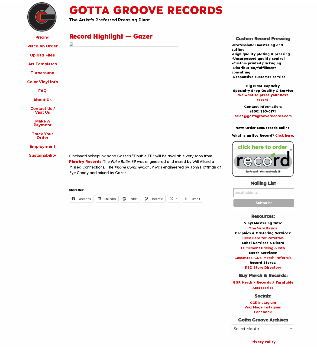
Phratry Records (85, 161)
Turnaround (43, 73)
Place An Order (42, 46)
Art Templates (42, 64)
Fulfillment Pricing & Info (263, 248)
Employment (42, 146)
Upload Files (42, 55)
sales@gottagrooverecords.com (263, 116)
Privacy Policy (262, 342)
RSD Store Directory (263, 267)
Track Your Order (42, 136)
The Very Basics (263, 228)
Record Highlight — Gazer (110, 36)
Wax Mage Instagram (263, 307)
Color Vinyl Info (42, 82)
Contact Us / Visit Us (42, 110)
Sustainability (42, 155)
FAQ (42, 91)
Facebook (263, 312)
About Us (42, 100)
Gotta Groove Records (146, 10)
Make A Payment (43, 123)
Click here (284, 135)
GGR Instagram (263, 303)
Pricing (43, 37)
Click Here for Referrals (263, 238)
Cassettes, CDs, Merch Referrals (262, 258)
